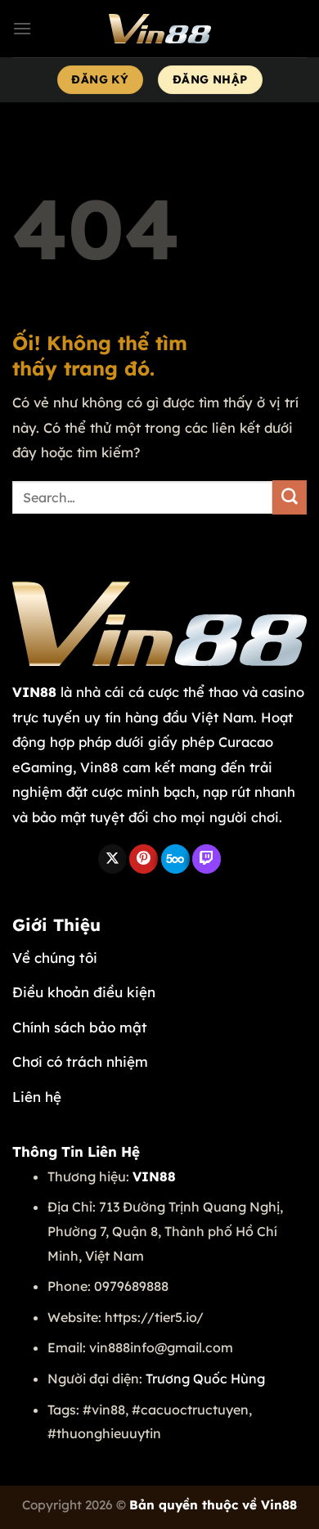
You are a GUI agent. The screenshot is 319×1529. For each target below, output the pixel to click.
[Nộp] (289, 497)
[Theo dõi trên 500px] (175, 859)
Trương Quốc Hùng (205, 1378)
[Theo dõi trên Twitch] (206, 859)
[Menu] (22, 28)
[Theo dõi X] (112, 859)
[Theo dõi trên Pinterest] (143, 859)
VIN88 (34, 691)
